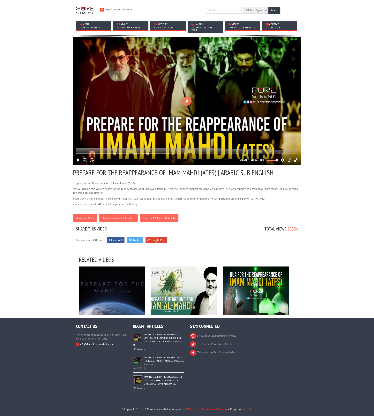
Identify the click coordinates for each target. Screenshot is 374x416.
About (128, 26)
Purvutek (248, 409)
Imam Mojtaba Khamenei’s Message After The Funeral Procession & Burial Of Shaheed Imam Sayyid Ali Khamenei (163, 380)
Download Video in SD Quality (118, 217)
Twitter (136, 240)
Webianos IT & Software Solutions (206, 409)
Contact (273, 26)
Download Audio (85, 217)
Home (90, 26)
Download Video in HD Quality (159, 217)
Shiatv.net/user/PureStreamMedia (216, 335)
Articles (163, 26)
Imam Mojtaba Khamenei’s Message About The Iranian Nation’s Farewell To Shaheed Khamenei (164, 361)
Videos (242, 26)
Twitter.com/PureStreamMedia (214, 344)
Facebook (116, 240)
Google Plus (157, 240)
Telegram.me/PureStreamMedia (215, 352)
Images (202, 27)
